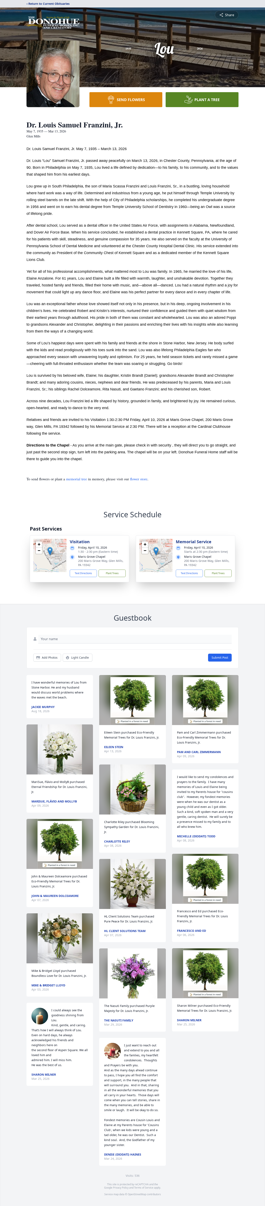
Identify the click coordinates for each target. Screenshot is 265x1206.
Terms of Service (143, 1187)
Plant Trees (112, 573)
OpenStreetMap (137, 1194)
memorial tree (76, 478)
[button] (50, 551)
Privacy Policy (121, 1187)
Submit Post (220, 657)
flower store (138, 478)
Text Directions (83, 573)
